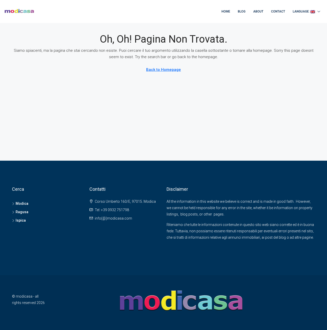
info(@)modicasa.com (113, 218)
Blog (242, 11)
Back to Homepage (163, 69)
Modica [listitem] (22, 203)
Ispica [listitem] (21, 220)
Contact (278, 11)
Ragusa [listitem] (22, 212)
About (258, 11)
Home (225, 11)
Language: (301, 11)
